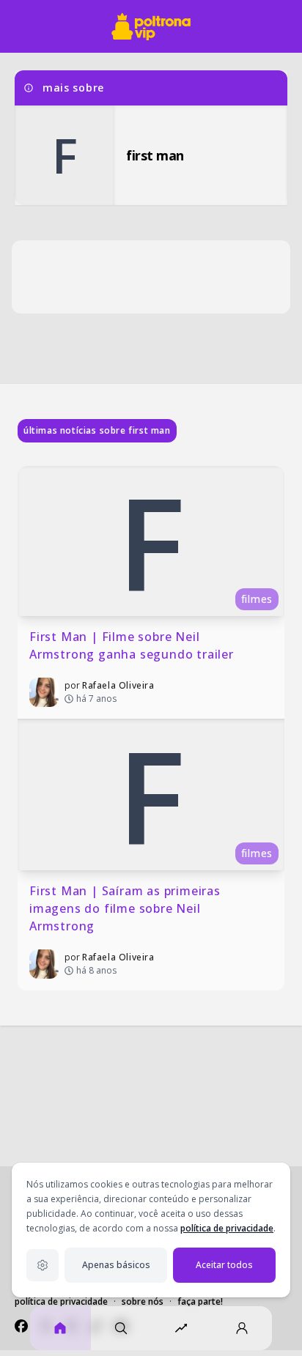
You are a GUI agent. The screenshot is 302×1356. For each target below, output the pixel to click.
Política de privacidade (61, 1301)
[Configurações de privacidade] (42, 1265)
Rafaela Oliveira (118, 685)
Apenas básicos (116, 1265)
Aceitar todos (224, 1265)
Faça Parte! (200, 1301)
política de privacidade (226, 1228)
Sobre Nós (142, 1301)
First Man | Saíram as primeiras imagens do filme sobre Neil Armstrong (126, 908)
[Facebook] (21, 1326)
